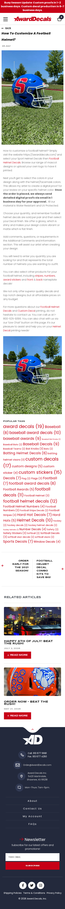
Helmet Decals (35, 520)
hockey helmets (11, 529)
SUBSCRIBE (33, 866)
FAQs (32, 824)
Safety (53, 529)
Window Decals (47, 542)
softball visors (44, 537)
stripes (39, 276)
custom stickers (40, 472)
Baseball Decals (41, 444)
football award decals (32, 483)
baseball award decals (35, 432)
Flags (36, 478)
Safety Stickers (14, 533)
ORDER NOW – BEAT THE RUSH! (26, 703)
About (33, 801)
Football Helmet (36, 495)
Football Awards (18, 489)
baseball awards (22, 438)
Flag (26, 478)
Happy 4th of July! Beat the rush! (28, 642)
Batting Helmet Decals (25, 453)
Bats (48, 448)
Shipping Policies (13, 893)
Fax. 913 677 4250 (37, 756)
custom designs (27, 466)
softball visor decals (21, 537)
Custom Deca (26, 311)
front (30, 279)
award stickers (12, 279)
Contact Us (32, 808)
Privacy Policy (54, 893)
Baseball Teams (14, 448)
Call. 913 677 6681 (37, 753)
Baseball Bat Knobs (51, 439)
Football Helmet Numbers (24, 506)
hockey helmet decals (42, 525)
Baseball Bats (12, 444)
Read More (19, 655)
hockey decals (17, 525)
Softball (33, 533)
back (39, 279)
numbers (49, 276)
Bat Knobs (34, 448)
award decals (23, 426)
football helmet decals (30, 501)
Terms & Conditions (34, 893)
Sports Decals (18, 541)
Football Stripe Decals (34, 510)
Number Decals (32, 529)
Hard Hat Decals (34, 514)
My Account (32, 816)
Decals (12, 478)
